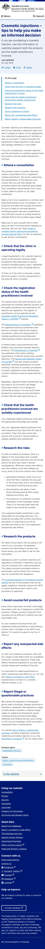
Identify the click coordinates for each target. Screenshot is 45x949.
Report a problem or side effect (20, 677)
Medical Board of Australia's (18, 324)
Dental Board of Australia (27, 350)
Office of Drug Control (12, 845)
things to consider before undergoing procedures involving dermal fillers (19, 231)
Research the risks (13, 104)
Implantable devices (12, 750)
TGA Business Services (11, 833)
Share (29, 67)
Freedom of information (12, 811)
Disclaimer (6, 803)
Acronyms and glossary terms (15, 815)
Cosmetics (7, 764)
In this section (11, 773)
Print (18, 67)
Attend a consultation (14, 83)
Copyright (6, 807)
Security (5, 800)
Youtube (8, 875)
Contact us (6, 863)
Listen (7, 67)
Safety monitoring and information (18, 760)
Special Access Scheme (12, 837)
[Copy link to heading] (2, 165)
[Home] (22, 7)
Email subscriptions (10, 860)
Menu (6, 16)
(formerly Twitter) (12, 871)
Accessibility (7, 792)
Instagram (9, 879)
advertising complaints (12, 739)
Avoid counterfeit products (17, 111)
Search (40, 16)
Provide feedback (13, 909)
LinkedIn (8, 882)
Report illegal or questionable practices (23, 119)
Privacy (4, 796)
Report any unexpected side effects (21, 115)
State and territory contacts (14, 849)
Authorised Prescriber (11, 841)
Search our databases (11, 826)
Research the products (15, 107)
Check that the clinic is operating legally (23, 86)
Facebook (9, 867)
